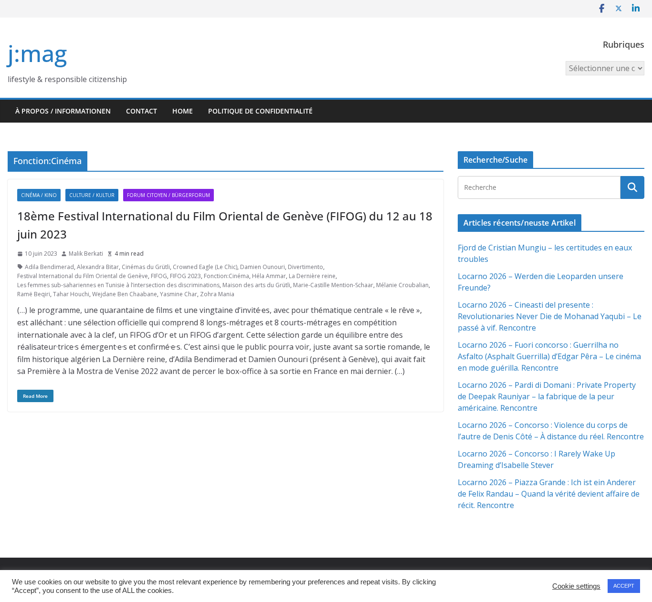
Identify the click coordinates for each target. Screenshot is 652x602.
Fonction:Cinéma (226, 276)
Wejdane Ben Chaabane (124, 294)
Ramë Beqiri (33, 294)
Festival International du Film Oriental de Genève (82, 276)
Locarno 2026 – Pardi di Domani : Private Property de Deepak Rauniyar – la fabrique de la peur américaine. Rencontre (547, 396)
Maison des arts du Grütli (256, 285)
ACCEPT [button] (623, 586)
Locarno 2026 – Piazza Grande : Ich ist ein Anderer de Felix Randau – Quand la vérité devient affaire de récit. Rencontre (549, 493)
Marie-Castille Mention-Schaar (333, 285)
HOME (182, 110)
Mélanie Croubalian (402, 285)
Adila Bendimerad (49, 267)
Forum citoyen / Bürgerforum (168, 195)
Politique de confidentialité (260, 110)
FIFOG (159, 276)
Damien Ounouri (262, 267)
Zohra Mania (217, 294)
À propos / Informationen (63, 110)
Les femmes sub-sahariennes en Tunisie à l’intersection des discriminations (118, 285)
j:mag (37, 53)
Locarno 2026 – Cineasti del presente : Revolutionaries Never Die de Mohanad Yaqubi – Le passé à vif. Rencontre (549, 316)
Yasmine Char (178, 294)
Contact (141, 110)
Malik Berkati (86, 253)
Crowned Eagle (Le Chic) (205, 267)
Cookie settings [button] (576, 586)
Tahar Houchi (71, 294)
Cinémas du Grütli (146, 267)
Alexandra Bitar (98, 267)
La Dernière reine (312, 276)
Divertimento (305, 267)
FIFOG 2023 (185, 276)
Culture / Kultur (92, 195)
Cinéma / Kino (39, 195)
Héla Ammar (269, 276)
